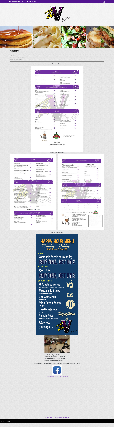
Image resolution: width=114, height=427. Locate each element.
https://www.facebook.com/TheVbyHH (57, 376)
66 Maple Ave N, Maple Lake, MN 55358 (57, 417)
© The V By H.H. (5, 421)
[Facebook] (104, 1)
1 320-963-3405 (32, 1)
